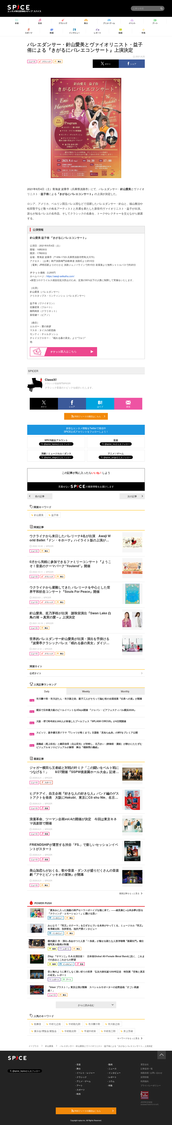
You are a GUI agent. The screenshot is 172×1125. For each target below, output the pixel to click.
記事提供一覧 (147, 1068)
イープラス (34, 1045)
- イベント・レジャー (85, 1072)
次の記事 (132, 496)
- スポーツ (80, 1089)
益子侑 (54, 515)
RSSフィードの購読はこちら (87, 416)
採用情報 (145, 1076)
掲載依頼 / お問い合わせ (151, 1072)
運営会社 (145, 1064)
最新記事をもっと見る (129, 893)
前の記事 (40, 496)
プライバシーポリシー (151, 1085)
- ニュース (112, 1068)
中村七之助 (55, 1024)
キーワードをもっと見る (128, 1038)
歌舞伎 (37, 1024)
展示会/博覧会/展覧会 (45, 1031)
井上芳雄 (128, 1031)
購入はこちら (68, 351)
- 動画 (110, 1064)
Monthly (125, 691)
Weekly (86, 691)
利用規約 (145, 1081)
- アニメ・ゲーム (83, 1081)
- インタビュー (114, 1072)
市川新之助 (114, 1024)
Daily (46, 691)
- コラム (111, 1081)
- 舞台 (78, 1068)
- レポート (112, 1076)
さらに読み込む (86, 1005)
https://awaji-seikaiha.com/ (60, 276)
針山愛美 (39, 515)
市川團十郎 (94, 1024)
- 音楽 (78, 1064)
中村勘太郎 (70, 1031)
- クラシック (81, 1076)
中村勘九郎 (74, 1024)
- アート (79, 1085)
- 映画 (78, 1093)
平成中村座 (90, 1031)
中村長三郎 (110, 1031)
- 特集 (110, 1085)
